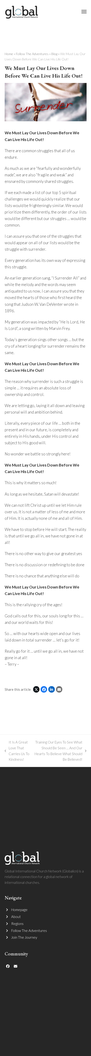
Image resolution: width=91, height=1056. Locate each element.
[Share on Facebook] (44, 689)
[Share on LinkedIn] (51, 689)
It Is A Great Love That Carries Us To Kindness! (17, 750)
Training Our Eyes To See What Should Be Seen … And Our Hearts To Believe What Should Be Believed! (58, 750)
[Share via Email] (59, 689)
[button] (84, 11)
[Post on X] (36, 689)
